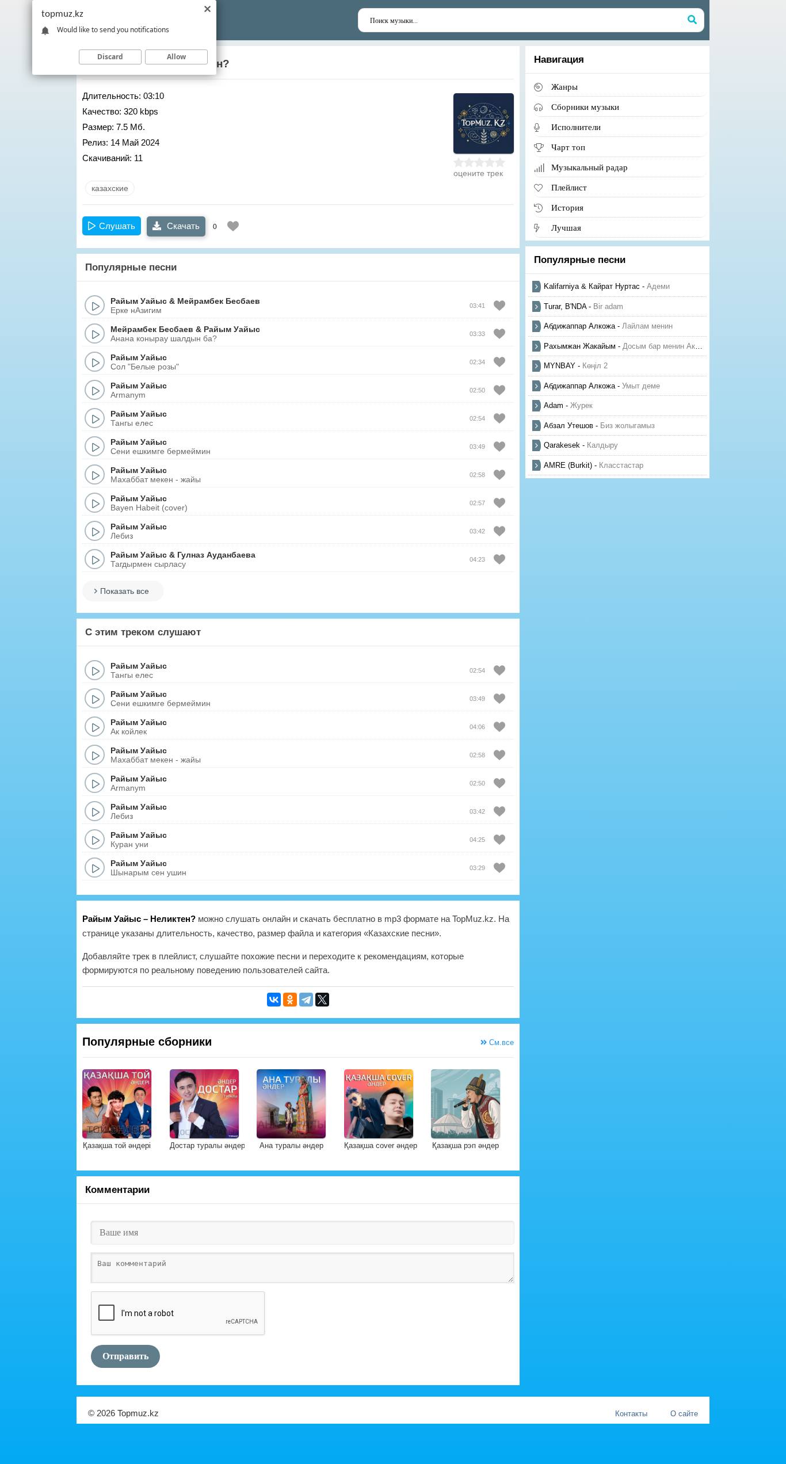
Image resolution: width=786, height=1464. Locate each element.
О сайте (684, 1413)
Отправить (125, 1356)
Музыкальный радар (589, 167)
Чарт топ (568, 147)
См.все (500, 1042)
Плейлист (569, 187)
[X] (322, 999)
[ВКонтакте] (274, 999)
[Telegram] (306, 999)
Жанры (564, 86)
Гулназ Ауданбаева (216, 554)
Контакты (631, 1413)
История (567, 207)
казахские (109, 188)
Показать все (124, 591)
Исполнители (576, 127)
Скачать (182, 226)
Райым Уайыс (138, 301)
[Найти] (692, 20)
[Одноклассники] (290, 999)
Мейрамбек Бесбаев (218, 301)
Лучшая (566, 227)
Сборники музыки (585, 106)
